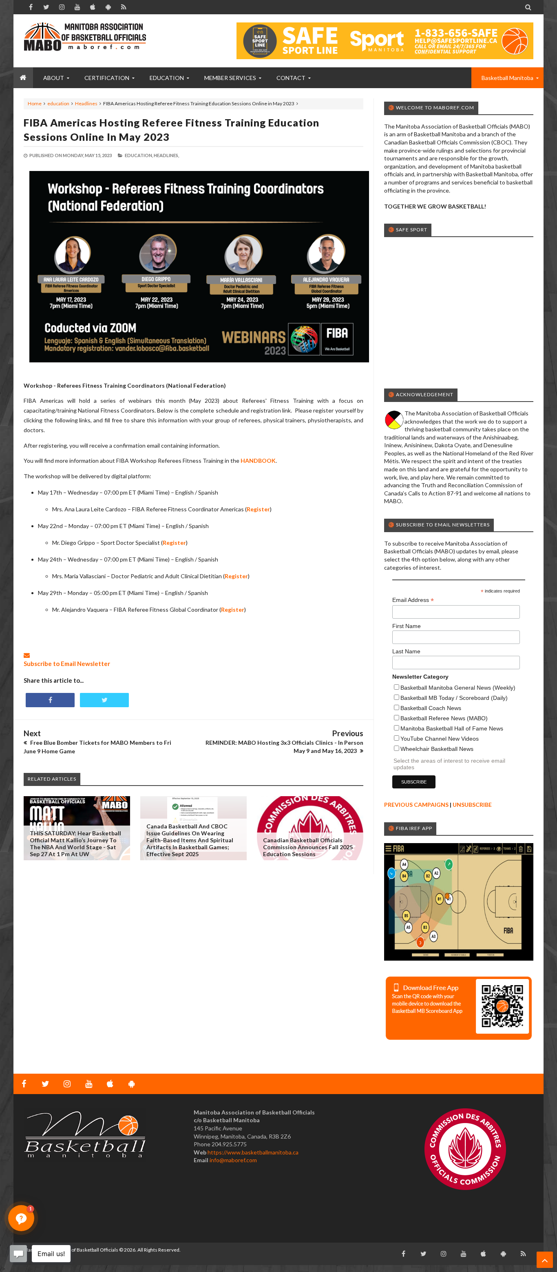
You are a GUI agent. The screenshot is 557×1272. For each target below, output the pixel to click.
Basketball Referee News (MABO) (444, 718)
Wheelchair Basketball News (436, 749)
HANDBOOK (258, 460)
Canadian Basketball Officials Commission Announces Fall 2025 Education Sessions (308, 847)
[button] (21, 1218)
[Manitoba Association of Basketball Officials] (85, 40)
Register (174, 542)
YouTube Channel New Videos (439, 738)
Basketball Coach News (430, 708)
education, (139, 155)
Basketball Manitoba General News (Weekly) (457, 687)
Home (35, 103)
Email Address (413, 600)
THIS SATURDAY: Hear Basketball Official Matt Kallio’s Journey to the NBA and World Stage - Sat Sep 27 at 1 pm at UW (75, 843)
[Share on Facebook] (50, 700)
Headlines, (166, 155)
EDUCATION (167, 77)
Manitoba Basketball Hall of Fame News (451, 728)
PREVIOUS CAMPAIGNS (416, 804)
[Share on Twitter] (104, 700)
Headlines (86, 103)
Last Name (406, 651)
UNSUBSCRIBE (472, 804)
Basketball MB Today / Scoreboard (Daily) (454, 698)
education (58, 103)
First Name (406, 626)
